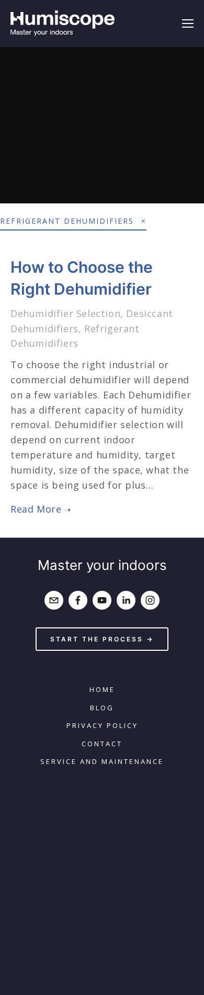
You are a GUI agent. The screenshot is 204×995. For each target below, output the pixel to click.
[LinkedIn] (126, 600)
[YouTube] (102, 600)
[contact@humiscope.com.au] (53, 600)
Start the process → (102, 639)
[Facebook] (78, 600)
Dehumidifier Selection (65, 313)
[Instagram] (150, 600)
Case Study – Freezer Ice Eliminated (102, 123)
